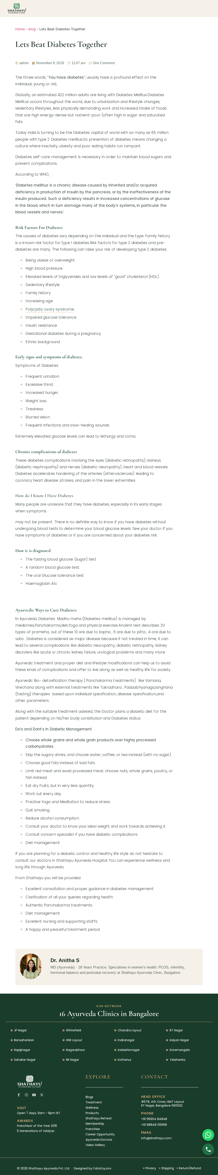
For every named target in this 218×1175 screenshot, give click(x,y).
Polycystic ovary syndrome (50, 309)
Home (20, 29)
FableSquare (102, 1168)
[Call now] (208, 1149)
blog (32, 29)
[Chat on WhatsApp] (208, 1135)
